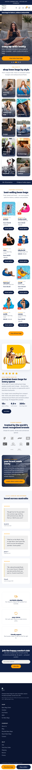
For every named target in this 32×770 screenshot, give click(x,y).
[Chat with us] (19, 8)
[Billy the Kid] (23, 248)
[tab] (11, 62)
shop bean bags (8, 767)
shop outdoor (23, 767)
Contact (4, 736)
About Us (4, 726)
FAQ (3, 745)
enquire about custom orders (14, 481)
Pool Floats (5, 712)
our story (6, 411)
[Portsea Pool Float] (8, 217)
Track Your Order (6, 747)
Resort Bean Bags (6, 734)
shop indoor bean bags (16, 58)
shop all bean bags (16, 333)
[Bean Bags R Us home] (5, 8)
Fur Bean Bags (6, 718)
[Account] (23, 8)
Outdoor (4, 710)
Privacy (4, 755)
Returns (4, 752)
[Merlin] (8, 312)
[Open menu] (29, 8)
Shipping (4, 750)
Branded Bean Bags (7, 731)
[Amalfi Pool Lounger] (23, 281)
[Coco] (8, 248)
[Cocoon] (23, 312)
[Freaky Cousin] (23, 217)
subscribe (16, 666)
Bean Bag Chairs (6, 707)
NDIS (3, 715)
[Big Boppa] (8, 281)
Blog (3, 729)
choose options (9, 228)
